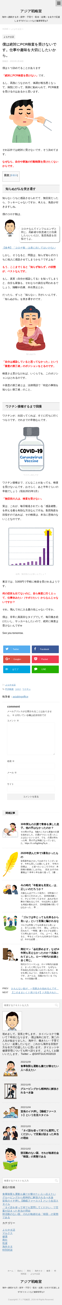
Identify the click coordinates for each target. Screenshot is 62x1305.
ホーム (10, 1271)
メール (12, 772)
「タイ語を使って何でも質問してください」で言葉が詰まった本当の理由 (40, 1134)
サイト (10, 784)
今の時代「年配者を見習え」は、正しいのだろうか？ (40, 887)
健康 (4, 1236)
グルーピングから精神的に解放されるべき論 (27, 1197)
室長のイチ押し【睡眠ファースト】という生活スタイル (38, 1113)
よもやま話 (10, 685)
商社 (4, 1240)
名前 (10, 761)
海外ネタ (7, 1246)
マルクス (7, 1233)
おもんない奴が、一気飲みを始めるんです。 (35, 988)
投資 (4, 1243)
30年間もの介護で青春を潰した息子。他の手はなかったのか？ (40, 826)
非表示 (13, 175)
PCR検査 (9, 689)
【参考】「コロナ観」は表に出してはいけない (29, 247)
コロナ (18, 689)
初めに (20, 1271)
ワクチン (26, 689)
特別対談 (7, 1250)
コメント (13, 720)
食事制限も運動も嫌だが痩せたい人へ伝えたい (29, 1194)
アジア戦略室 (31, 11)
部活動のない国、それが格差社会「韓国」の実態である (40, 1155)
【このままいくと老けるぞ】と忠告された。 (35, 992)
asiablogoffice (20, 696)
